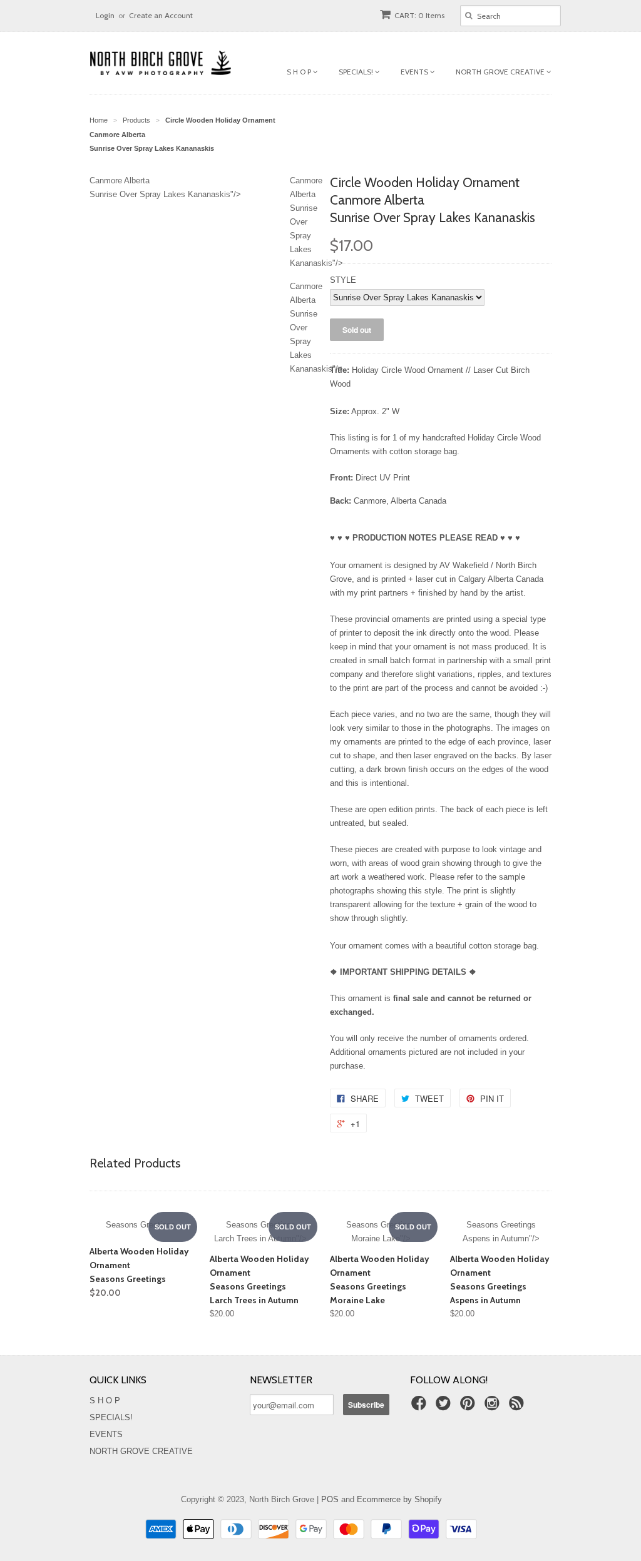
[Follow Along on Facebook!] (420, 1407)
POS (330, 1499)
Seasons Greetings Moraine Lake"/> (381, 1231)
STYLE (343, 280)
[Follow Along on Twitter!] (445, 1407)
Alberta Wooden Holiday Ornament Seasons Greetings (139, 1272)
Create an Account (161, 15)
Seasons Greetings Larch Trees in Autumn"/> (260, 1231)
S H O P (300, 71)
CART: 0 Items (419, 15)
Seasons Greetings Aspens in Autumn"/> (501, 1231)
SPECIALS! (357, 71)
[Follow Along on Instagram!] (494, 1407)
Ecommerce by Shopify (399, 1499)
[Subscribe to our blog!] (518, 1407)
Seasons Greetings (140, 1224)
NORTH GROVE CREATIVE (501, 71)
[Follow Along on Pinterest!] (469, 1407)
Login (105, 15)
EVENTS (415, 71)
